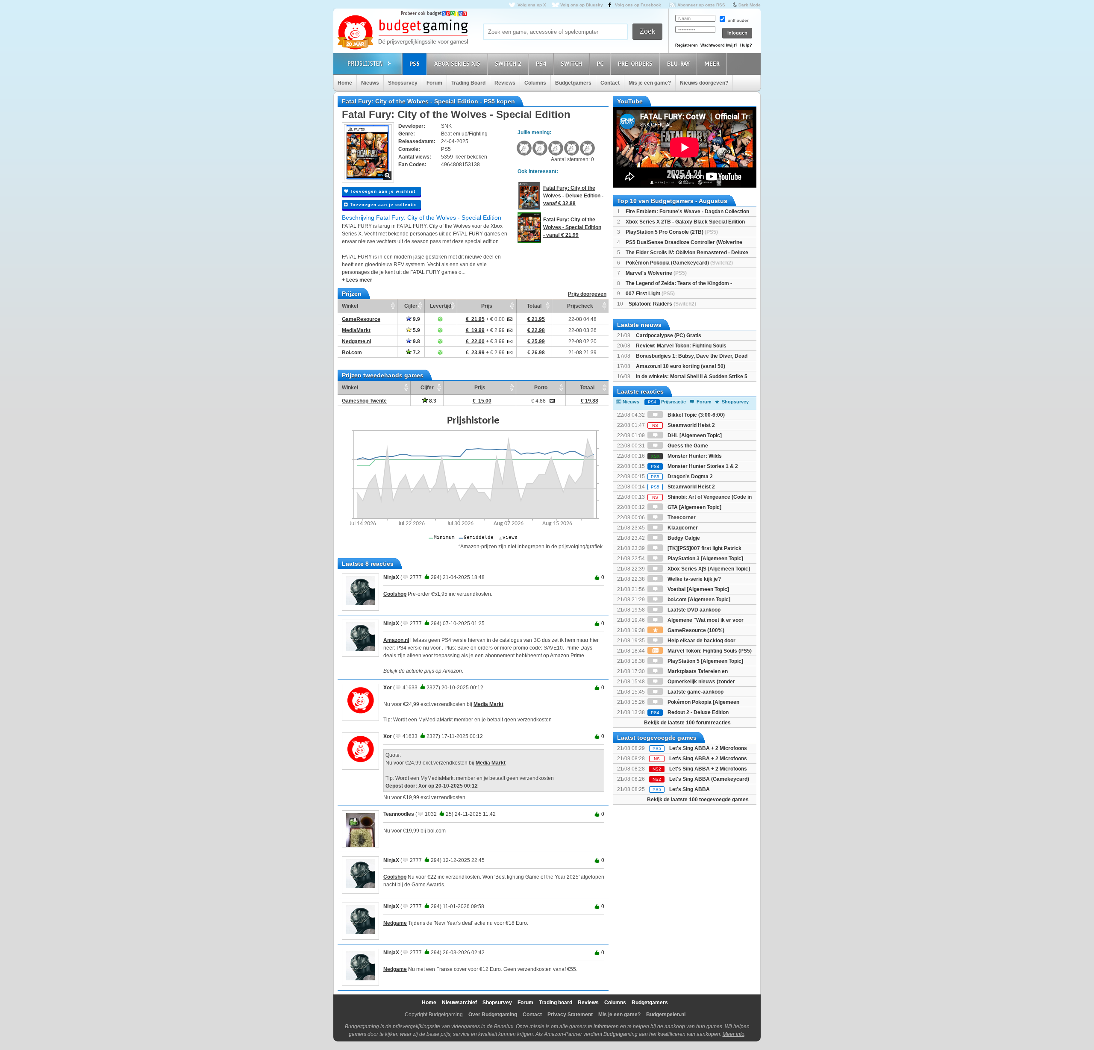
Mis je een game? (650, 83)
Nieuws (370, 83)
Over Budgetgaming (492, 1015)
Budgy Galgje (683, 538)
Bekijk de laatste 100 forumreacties (687, 723)
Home (345, 83)
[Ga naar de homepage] (402, 33)
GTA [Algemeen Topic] (693, 507)
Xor (387, 688)
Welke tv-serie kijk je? (693, 579)
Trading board (555, 1003)
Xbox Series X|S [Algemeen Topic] (708, 569)
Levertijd (440, 306)
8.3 (432, 401)
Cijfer (411, 306)
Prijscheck (580, 306)
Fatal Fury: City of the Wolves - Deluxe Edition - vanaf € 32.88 (573, 195)
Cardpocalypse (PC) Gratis (668, 335)
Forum (434, 83)
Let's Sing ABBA (689, 789)
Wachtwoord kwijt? (719, 45)
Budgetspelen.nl (665, 1015)
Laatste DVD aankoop (693, 610)
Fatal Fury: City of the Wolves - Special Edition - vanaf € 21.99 (572, 227)
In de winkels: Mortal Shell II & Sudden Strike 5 (691, 376)
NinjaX (391, 577)
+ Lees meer (357, 280)
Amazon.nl (396, 640)
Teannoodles (398, 814)
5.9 (416, 330)
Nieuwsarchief (459, 1003)
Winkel (350, 306)
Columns (535, 83)
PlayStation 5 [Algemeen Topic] (704, 661)
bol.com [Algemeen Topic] (698, 600)
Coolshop (394, 594)
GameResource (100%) (695, 630)
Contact (610, 83)
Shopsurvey (403, 83)
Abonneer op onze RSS (701, 5)
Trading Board (468, 83)
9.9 (416, 319)
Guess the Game (687, 446)
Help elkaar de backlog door (700, 641)
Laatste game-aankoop (694, 692)
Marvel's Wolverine (656, 273)
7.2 (416, 353)
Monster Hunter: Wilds (686, 456)
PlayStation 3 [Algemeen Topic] (704, 559)
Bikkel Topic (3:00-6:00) (695, 415)
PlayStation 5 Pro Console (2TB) (672, 232)
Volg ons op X (532, 5)
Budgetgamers (573, 83)
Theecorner (681, 518)
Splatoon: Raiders (662, 304)
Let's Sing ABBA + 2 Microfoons (708, 748)
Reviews (504, 83)
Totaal (534, 306)
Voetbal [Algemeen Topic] (697, 589)
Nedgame (395, 923)
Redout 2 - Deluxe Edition (690, 712)
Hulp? (746, 45)
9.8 (416, 341)
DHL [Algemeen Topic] (694, 435)
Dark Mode (749, 5)
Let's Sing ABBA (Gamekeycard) (709, 779)
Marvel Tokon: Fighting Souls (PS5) (709, 651)
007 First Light (650, 294)
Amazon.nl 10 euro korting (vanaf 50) (680, 366)
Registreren (686, 45)
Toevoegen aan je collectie (382, 204)
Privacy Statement (570, 1015)
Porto (540, 388)
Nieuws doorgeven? (704, 83)
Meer (712, 64)
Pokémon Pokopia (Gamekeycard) (679, 263)
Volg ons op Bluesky (581, 5)
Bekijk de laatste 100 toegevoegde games (698, 800)
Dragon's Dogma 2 (682, 476)
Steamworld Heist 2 (683, 425)
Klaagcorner (682, 528)
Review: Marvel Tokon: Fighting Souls (681, 346)
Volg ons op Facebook (638, 5)
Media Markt (488, 704)
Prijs (486, 306)
